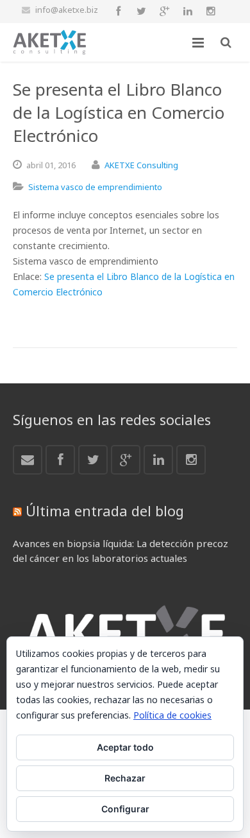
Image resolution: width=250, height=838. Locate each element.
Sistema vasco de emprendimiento (95, 187)
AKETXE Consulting (141, 165)
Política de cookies (172, 715)
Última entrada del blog (105, 510)
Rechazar (125, 778)
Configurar (125, 808)
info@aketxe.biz (66, 9)
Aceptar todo (125, 747)
